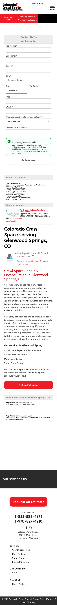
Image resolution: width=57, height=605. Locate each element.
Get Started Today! (29, 160)
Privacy (18, 153)
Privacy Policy (39, 599)
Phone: (10, 97)
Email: (9, 107)
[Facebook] (26, 527)
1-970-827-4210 (28, 521)
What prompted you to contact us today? (24, 117)
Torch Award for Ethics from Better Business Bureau (32, 211)
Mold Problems (19, 554)
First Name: (11, 46)
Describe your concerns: (16, 128)
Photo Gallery (19, 584)
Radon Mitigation (21, 562)
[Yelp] (30, 527)
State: (9, 86)
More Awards (11, 221)
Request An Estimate (28, 501)
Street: (9, 66)
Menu (52, 9)
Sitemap (31, 602)
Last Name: (11, 56)
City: (8, 76)
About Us (16, 572)
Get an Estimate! (29, 385)
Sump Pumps (18, 558)
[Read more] (17, 218)
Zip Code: (35, 86)
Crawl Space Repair (21, 549)
